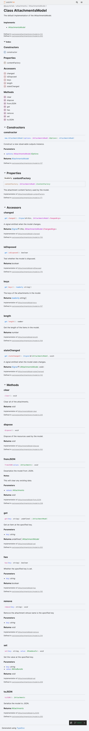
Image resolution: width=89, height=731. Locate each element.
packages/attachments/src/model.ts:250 (27, 716)
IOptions (53, 138)
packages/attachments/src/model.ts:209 (27, 682)
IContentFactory (43, 184)
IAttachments (26, 465)
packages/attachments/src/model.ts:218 (27, 636)
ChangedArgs (55, 218)
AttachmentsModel (37, 6)
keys (35, 303)
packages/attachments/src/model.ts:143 (27, 375)
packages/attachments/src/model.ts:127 (27, 163)
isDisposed (37, 268)
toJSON (36, 713)
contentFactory (39, 194)
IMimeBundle (32, 651)
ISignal (22, 218)
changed (36, 234)
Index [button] (8, 42)
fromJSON (37, 500)
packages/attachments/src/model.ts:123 (27, 34)
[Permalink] (19, 132)
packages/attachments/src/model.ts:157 (27, 306)
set (34, 678)
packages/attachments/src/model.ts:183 (27, 449)
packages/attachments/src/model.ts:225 (27, 415)
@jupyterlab (9, 2)
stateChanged (38, 371)
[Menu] (83, 2)
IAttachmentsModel (16, 27)
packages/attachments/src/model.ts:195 (27, 591)
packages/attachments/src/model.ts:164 (27, 341)
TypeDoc (21, 728)
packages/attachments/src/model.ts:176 (27, 272)
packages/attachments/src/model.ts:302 (27, 36)
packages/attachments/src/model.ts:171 (27, 198)
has (34, 588)
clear (35, 411)
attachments (21, 6)
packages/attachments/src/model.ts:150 (27, 237)
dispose (36, 446)
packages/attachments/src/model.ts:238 (27, 503)
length (35, 337)
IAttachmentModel (39, 519)
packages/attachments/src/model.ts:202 (27, 547)
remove (36, 632)
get (34, 544)
